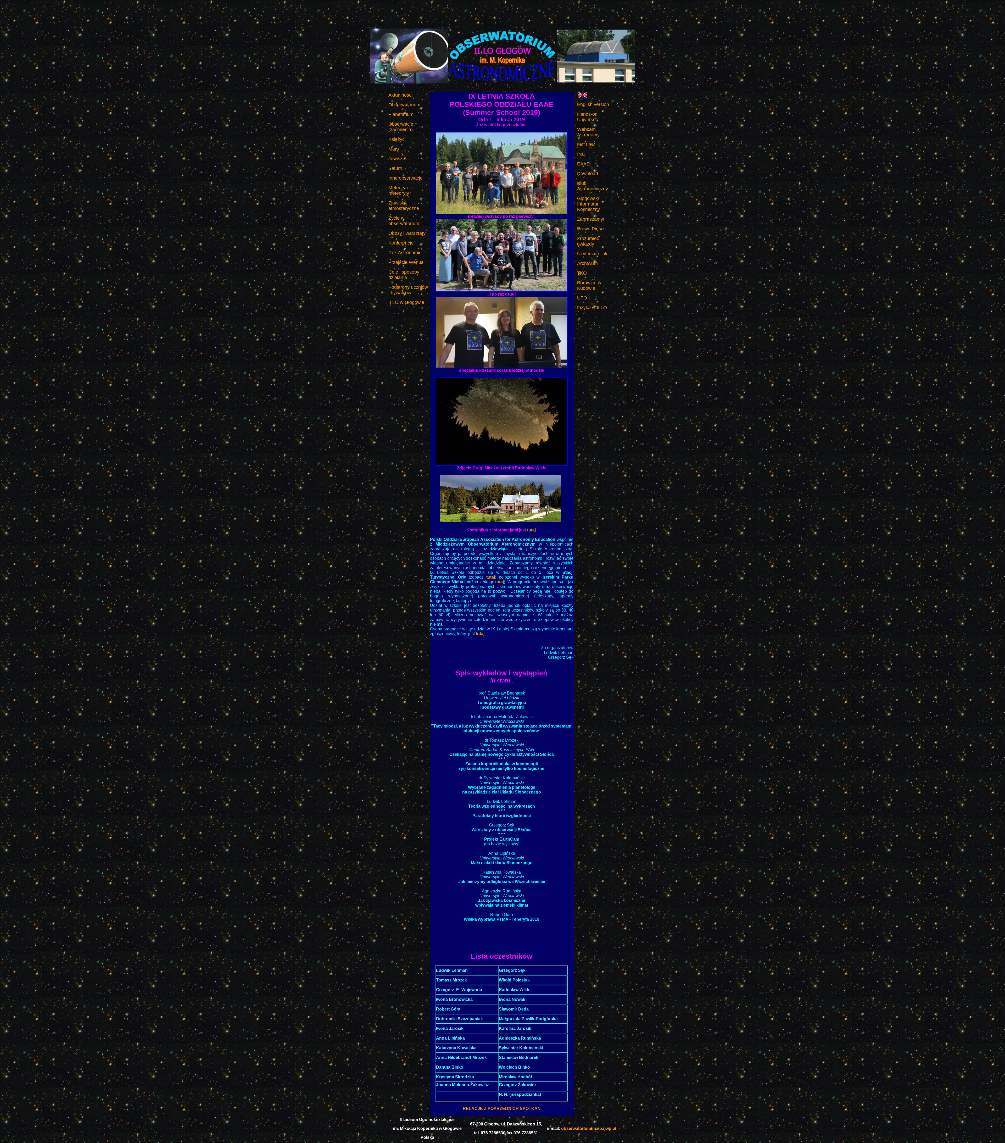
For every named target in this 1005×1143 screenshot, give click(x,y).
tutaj (531, 530)
